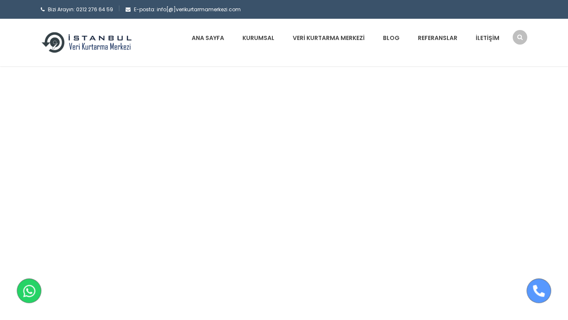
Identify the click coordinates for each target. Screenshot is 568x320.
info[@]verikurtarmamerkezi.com (199, 9)
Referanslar (437, 38)
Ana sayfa (208, 38)
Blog (391, 38)
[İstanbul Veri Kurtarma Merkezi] (86, 42)
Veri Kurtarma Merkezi (329, 38)
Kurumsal (258, 38)
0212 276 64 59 (94, 9)
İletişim (487, 38)
